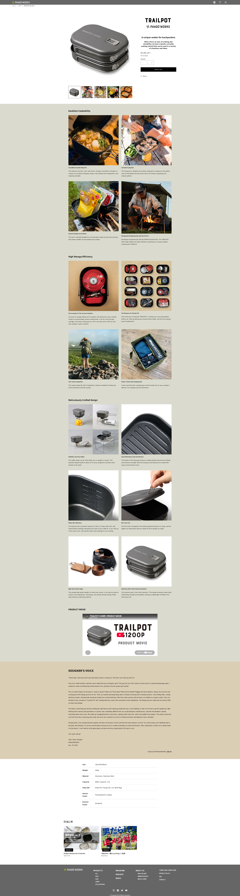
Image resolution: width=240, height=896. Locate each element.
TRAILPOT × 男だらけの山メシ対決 (113, 853)
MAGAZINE (120, 870)
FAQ (160, 876)
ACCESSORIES (100, 884)
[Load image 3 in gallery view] (100, 92)
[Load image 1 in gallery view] (74, 92)
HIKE (97, 876)
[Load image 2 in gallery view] (87, 92)
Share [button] (145, 76)
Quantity (143, 59)
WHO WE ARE (142, 873)
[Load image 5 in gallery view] (126, 92)
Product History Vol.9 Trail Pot (74, 853)
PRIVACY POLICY (164, 873)
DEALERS (119, 874)
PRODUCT (69, 850)
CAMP (19, 6)
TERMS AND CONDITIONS (167, 870)
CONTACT (162, 880)
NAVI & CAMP (142, 879)
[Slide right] (135, 92)
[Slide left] (66, 92)
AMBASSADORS (143, 876)
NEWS (118, 878)
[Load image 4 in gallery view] (113, 92)
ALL (96, 873)
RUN (96, 879)
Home (14, 6)
